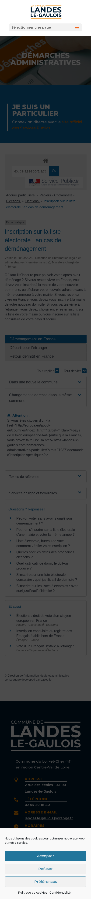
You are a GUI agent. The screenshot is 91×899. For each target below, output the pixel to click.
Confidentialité (60, 892)
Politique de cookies (32, 892)
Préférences (45, 881)
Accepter (45, 856)
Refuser (45, 868)
